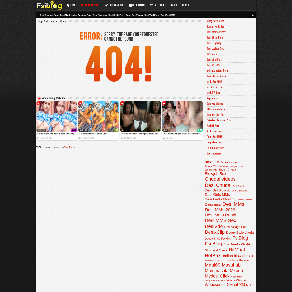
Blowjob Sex (215, 173)
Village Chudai (236, 280)
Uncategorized (214, 153)
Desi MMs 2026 (220, 209)
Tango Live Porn (214, 142)
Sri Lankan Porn (214, 131)
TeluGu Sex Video (215, 148)
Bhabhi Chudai (227, 169)
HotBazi (213, 255)
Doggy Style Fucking (218, 238)
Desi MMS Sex (220, 220)
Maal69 (213, 265)
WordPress (69, 147)
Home (72, 5)
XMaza (245, 285)
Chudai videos (220, 179)
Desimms (213, 204)
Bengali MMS (211, 170)
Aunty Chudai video (217, 166)
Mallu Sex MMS (214, 82)
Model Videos (213, 93)
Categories (159, 5)
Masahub (231, 265)
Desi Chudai (218, 185)
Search (252, 15)
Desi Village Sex (235, 227)
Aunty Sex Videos (134, 15)
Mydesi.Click (217, 276)
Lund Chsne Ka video (236, 260)
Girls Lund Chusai (216, 250)
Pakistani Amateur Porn (218, 120)
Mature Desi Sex (214, 87)
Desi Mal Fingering (244, 200)
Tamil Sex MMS (168, 15)
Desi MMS (65, 15)
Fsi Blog (213, 243)
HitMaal (237, 249)
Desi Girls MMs (217, 194)
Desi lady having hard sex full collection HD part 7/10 (183, 134)
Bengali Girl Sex (237, 166)
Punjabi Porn (212, 126)
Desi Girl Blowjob (217, 190)
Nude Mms (236, 276)
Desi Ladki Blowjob (220, 199)
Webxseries (215, 284)
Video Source (181, 5)
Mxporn (237, 270)
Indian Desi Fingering (213, 260)
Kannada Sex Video (216, 76)
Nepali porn (212, 98)
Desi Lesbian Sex (215, 48)
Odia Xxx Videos (214, 104)
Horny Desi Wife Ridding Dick (93, 134)
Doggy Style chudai (240, 232)
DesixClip (215, 232)
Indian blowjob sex (238, 256)
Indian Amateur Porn (81, 15)
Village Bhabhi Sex (215, 280)
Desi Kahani (138, 5)
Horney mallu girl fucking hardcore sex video (141, 134)
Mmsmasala (216, 270)
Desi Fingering (100, 15)
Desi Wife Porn (214, 65)
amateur (212, 162)
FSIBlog (50, 5)
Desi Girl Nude (239, 190)
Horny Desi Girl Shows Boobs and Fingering (57, 134)
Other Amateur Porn (217, 109)
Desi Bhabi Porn (116, 15)
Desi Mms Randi (220, 215)
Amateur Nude (229, 162)
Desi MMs (233, 204)
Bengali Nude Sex (215, 26)
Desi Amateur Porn (49, 15)
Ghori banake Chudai (236, 244)
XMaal (232, 284)
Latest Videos (116, 5)
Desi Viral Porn (151, 15)
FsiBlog (240, 238)
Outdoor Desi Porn (216, 115)
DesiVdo (214, 226)
